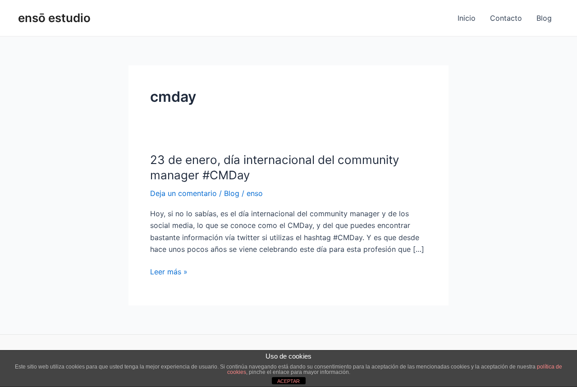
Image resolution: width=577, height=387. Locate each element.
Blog (544, 18)
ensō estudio (54, 18)
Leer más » (169, 271)
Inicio (467, 18)
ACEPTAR (288, 381)
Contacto (506, 18)
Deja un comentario (183, 193)
